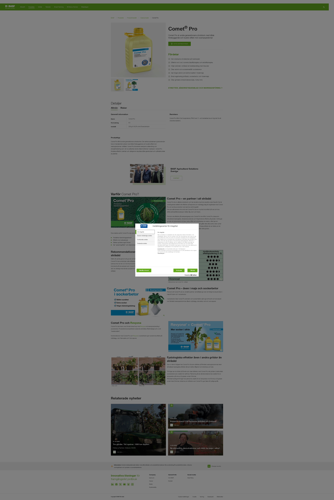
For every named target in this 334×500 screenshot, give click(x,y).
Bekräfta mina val (144, 270)
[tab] (145, 232)
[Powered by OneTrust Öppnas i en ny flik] (191, 275)
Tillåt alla (192, 270)
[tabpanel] (177, 244)
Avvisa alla (179, 270)
